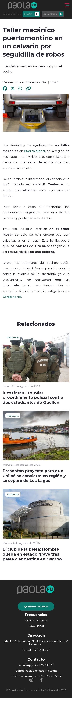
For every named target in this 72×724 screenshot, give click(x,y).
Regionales (13, 337)
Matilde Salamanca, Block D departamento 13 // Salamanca (36, 643)
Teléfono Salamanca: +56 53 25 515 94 (36, 676)
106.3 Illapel (36, 626)
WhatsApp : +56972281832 (36, 665)
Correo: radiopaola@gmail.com (36, 670)
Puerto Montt (34, 151)
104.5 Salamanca (36, 620)
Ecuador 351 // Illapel (36, 650)
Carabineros (12, 296)
